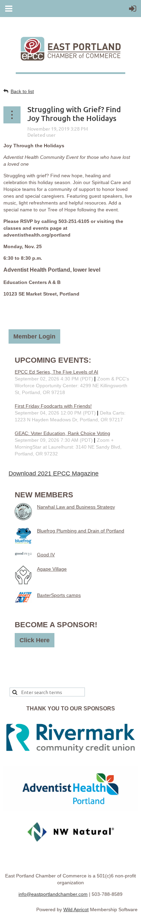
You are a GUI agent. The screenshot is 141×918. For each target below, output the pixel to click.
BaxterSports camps (59, 595)
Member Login (34, 336)
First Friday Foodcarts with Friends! (53, 406)
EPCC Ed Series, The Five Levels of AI (56, 372)
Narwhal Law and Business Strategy (76, 507)
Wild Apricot (76, 909)
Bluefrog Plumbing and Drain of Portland (80, 530)
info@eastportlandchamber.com (53, 894)
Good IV (46, 554)
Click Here (35, 640)
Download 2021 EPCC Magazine (54, 473)
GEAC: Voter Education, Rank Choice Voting (62, 433)
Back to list (22, 91)
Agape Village (52, 569)
